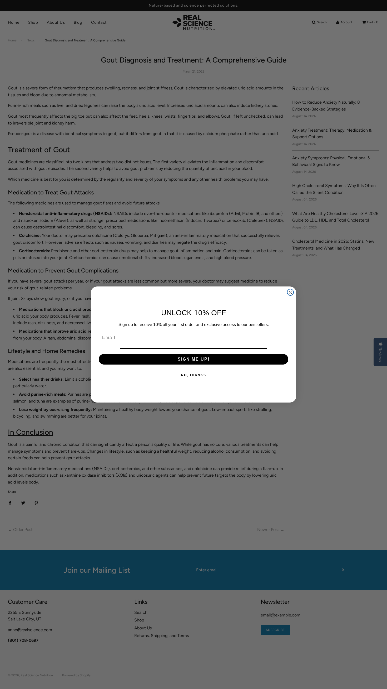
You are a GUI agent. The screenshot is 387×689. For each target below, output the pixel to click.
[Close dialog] (290, 292)
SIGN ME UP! (194, 359)
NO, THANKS (193, 375)
